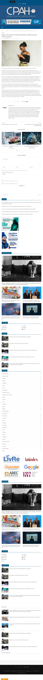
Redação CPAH (7, 38)
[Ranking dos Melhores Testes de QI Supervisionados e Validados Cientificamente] (5, 352)
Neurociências (21, 415)
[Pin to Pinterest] (26, 101)
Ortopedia (21, 432)
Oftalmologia (21, 427)
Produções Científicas (21, 441)
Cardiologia (21, 383)
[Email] (25, 3)
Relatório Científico (21, 448)
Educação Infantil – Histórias (21, 394)
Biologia (21, 380)
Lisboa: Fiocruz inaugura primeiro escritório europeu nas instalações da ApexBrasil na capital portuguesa (18, 209)
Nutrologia (21, 422)
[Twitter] (17, 667)
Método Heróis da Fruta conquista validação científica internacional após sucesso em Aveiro (16, 206)
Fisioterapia (21, 404)
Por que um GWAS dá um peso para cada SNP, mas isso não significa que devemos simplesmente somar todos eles (20, 211)
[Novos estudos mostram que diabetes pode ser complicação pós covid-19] (5, 358)
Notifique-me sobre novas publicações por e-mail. (10, 183)
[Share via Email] (27, 101)
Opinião (7, 30)
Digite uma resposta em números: (7, 172)
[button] (17, 2)
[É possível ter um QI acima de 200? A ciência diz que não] (5, 345)
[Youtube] (23, 3)
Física (21, 401)
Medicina (21, 408)
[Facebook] (17, 3)
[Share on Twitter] (25, 101)
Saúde (21, 450)
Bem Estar (21, 378)
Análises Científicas (21, 373)
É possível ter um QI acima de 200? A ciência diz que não (19, 343)
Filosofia (21, 399)
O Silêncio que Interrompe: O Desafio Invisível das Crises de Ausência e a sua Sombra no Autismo (17, 214)
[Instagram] (20, 3)
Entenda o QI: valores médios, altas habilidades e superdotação (20, 336)
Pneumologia (21, 436)
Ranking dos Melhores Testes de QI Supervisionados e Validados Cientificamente (23, 350)
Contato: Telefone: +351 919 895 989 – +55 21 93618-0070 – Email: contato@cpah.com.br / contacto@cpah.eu (21, 671)
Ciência (21, 385)
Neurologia (21, 418)
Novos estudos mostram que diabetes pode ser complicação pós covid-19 (22, 356)
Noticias (21, 420)
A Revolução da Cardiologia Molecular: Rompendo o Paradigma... (11, 146)
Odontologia (21, 425)
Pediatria (21, 434)
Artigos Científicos (21, 376)
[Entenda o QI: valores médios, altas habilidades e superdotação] (5, 338)
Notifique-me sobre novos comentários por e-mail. (10, 180)
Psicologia (21, 443)
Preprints (21, 439)
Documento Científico (21, 392)
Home (3, 30)
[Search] (40, 27)
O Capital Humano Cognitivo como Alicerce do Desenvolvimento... (31, 146)
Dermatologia (21, 390)
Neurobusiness (21, 413)
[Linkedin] (22, 667)
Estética (21, 397)
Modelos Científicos (21, 411)
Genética (21, 406)
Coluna (21, 387)
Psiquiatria (21, 446)
